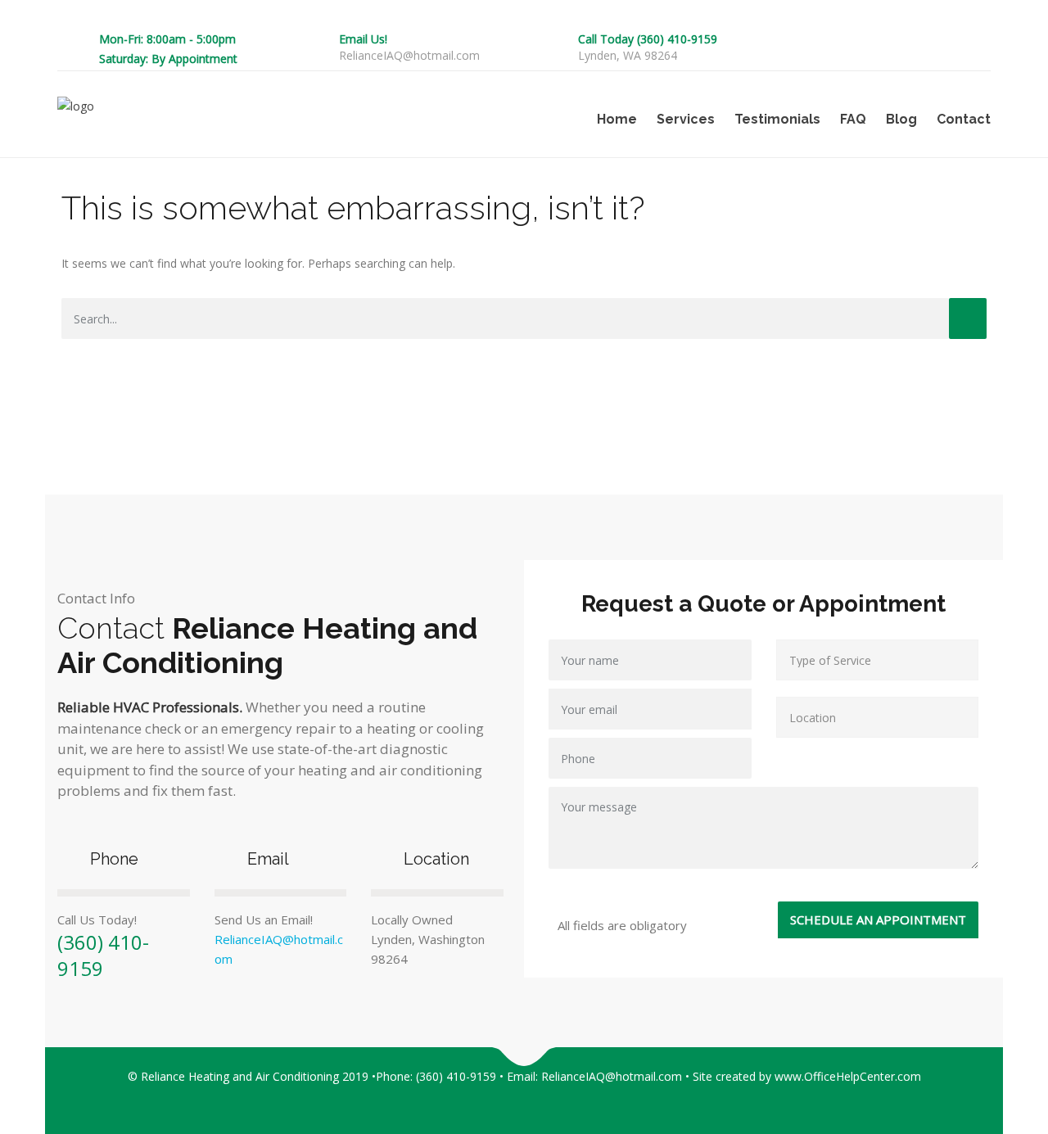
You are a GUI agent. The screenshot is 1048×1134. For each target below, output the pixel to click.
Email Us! (363, 39)
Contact (964, 119)
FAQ (853, 119)
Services (686, 119)
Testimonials (777, 119)
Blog (901, 119)
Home (617, 119)
